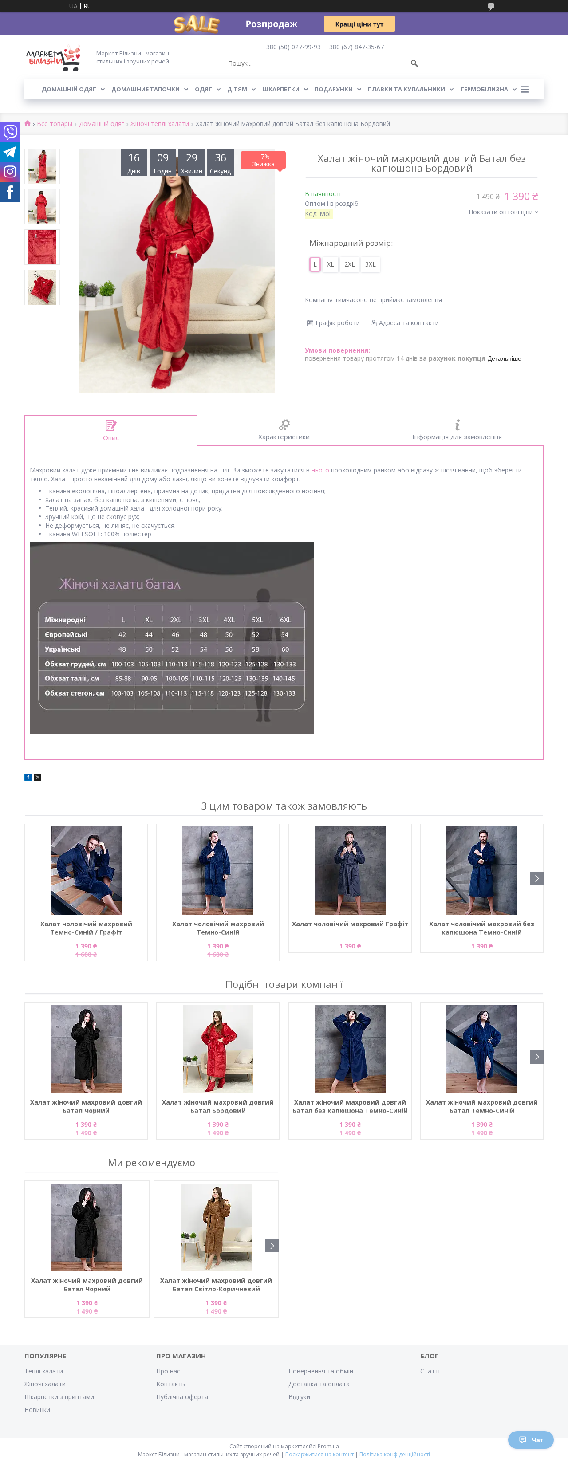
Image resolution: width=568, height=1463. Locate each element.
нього (320, 470)
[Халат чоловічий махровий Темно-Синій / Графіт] (86, 870)
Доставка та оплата (319, 1384)
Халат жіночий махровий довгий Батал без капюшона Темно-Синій (350, 1106)
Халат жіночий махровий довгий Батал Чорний (86, 1106)
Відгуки (299, 1396)
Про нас (168, 1371)
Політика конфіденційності (394, 1454)
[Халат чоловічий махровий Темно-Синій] (218, 870)
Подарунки (334, 89)
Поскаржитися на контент (319, 1454)
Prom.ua (328, 1446)
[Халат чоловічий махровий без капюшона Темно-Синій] (482, 870)
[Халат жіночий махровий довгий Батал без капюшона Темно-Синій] (350, 1049)
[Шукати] (414, 63)
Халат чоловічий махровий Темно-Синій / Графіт (86, 928)
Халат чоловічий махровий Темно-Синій (218, 928)
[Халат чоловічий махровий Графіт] (350, 870)
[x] (37, 778)
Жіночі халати (45, 1384)
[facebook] (28, 778)
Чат (537, 1439)
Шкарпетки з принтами (59, 1396)
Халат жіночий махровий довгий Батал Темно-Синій (482, 1106)
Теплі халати (43, 1371)
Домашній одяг (69, 89)
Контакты (171, 1384)
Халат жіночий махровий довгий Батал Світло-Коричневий (216, 1284)
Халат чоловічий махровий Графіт (350, 924)
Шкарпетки (281, 89)
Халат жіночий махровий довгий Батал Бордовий (218, 1106)
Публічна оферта (182, 1396)
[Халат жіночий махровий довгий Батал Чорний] (86, 1049)
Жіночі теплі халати (159, 124)
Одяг (203, 89)
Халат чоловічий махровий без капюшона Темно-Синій (481, 928)
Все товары (54, 124)
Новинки (37, 1409)
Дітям (237, 89)
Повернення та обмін (320, 1371)
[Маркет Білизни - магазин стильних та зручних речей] (53, 57)
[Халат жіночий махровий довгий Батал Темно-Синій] (482, 1049)
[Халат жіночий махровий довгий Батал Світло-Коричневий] (216, 1227)
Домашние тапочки (145, 89)
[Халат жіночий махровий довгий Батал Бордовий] (218, 1049)
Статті (430, 1371)
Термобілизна (484, 89)
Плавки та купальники (406, 89)
